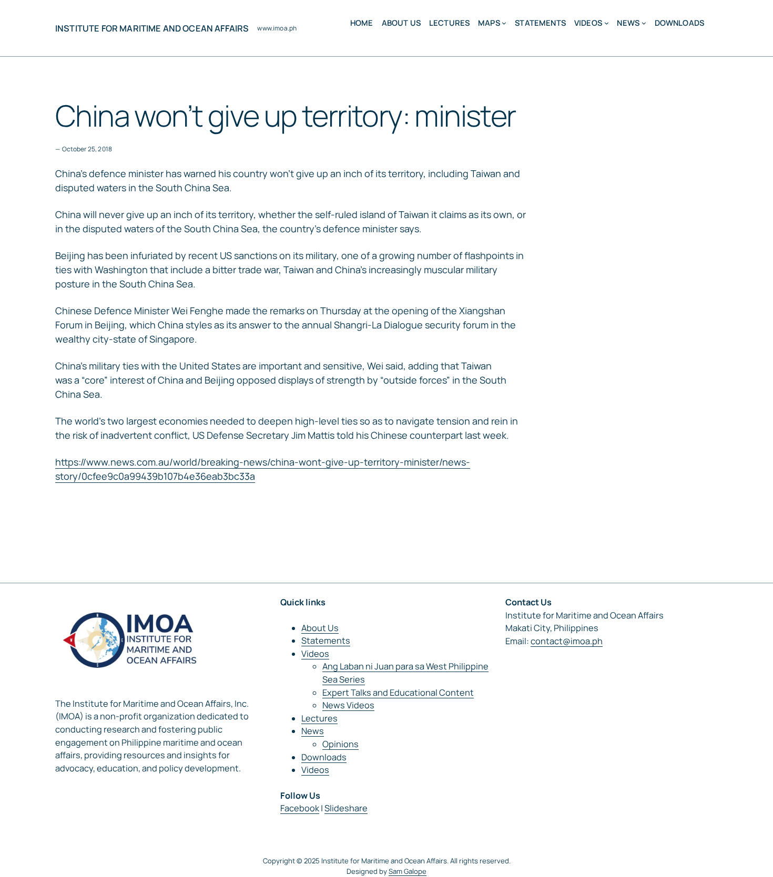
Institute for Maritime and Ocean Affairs (152, 28)
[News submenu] (644, 22)
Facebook (299, 808)
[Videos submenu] (606, 22)
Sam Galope (407, 871)
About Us (320, 628)
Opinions (340, 744)
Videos (315, 653)
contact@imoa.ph (567, 641)
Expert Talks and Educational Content (398, 692)
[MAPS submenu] (504, 22)
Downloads (324, 757)
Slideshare (346, 808)
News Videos (348, 705)
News (312, 731)
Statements (325, 640)
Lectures (319, 718)
